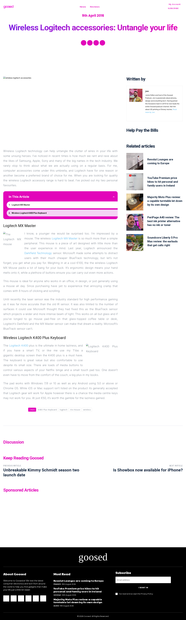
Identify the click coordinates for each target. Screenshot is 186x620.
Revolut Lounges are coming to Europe (79, 580)
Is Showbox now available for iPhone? (148, 470)
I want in (143, 587)
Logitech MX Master (21, 205)
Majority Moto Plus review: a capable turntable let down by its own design (164, 200)
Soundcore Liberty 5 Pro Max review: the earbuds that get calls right (162, 241)
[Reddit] (28, 598)
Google (57, 595)
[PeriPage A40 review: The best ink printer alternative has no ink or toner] (134, 222)
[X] (90, 43)
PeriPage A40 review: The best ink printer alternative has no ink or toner (163, 221)
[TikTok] (36, 598)
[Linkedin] (21, 598)
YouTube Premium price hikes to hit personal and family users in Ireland (162, 181)
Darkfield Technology (38, 253)
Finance (57, 584)
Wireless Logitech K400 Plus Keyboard (29, 213)
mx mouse (75, 409)
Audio (56, 606)
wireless (87, 409)
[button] (105, 7)
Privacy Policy (147, 594)
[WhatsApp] (102, 43)
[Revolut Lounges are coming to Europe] (134, 161)
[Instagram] (14, 598)
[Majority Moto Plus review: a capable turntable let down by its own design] (134, 202)
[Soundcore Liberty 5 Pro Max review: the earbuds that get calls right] (134, 242)
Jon (147, 91)
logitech (63, 409)
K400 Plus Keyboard (47, 409)
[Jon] (135, 103)
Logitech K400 (18, 345)
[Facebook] (83, 43)
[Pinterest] (96, 43)
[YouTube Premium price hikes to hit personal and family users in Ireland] (134, 181)
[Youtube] (43, 598)
